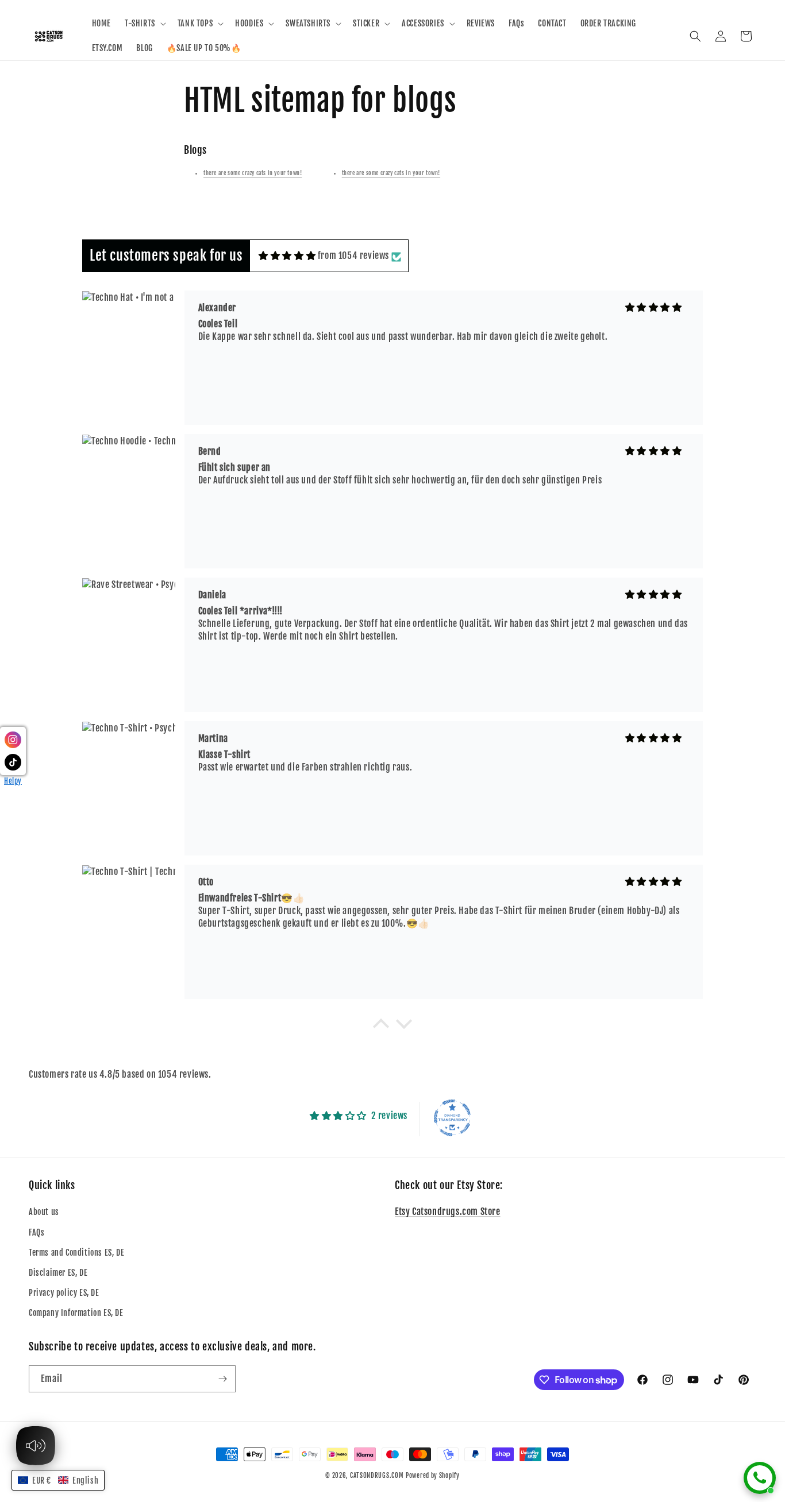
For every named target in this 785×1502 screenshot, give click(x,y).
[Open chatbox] (760, 1478)
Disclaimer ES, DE (58, 1273)
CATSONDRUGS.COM (377, 1476)
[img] (287, 255)
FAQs (36, 1232)
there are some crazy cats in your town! (252, 172)
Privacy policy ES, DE (64, 1293)
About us (44, 1212)
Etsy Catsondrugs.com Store (448, 1211)
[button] (144, 23)
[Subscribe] (222, 1378)
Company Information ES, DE (76, 1313)
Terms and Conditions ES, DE (76, 1252)
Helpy (13, 780)
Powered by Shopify (433, 1476)
